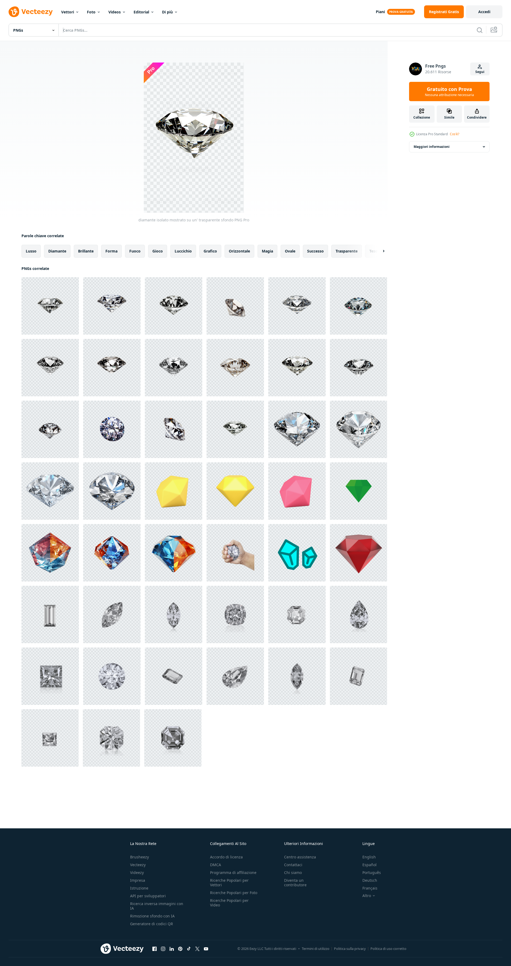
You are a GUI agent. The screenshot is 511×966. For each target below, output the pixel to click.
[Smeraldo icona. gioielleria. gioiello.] (358, 491)
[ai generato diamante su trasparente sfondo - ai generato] (297, 429)
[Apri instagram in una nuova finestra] (163, 948)
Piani (380, 11)
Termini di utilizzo (315, 948)
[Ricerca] (479, 30)
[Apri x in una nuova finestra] (197, 948)
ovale (290, 251)
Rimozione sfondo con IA (152, 916)
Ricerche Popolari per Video (229, 903)
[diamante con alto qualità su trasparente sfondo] (173, 614)
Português (371, 872)
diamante (57, 251)
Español (369, 864)
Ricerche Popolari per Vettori (229, 882)
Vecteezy (138, 864)
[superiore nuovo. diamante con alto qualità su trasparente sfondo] (112, 676)
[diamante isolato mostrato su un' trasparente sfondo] (50, 306)
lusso (31, 251)
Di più (167, 11)
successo (315, 251)
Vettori (67, 11)
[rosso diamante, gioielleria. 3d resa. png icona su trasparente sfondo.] (358, 552)
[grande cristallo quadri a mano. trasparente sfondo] (235, 552)
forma (111, 251)
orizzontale (239, 251)
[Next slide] (379, 251)
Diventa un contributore (295, 882)
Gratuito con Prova (449, 91)
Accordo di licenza (226, 856)
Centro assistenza (300, 856)
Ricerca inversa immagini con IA (156, 906)
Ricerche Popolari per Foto (233, 892)
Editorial (141, 11)
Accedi (484, 11)
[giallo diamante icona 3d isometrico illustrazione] (173, 491)
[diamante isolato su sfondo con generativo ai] (50, 552)
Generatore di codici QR (151, 923)
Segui (479, 71)
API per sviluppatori (148, 895)
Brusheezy (139, 856)
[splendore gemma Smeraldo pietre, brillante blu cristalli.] (297, 552)
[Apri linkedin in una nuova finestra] (172, 948)
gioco (157, 251)
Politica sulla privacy (350, 948)
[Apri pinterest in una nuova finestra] (180, 948)
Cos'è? (454, 134)
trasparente (347, 251)
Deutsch (369, 880)
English (369, 856)
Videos (114, 11)
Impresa (137, 880)
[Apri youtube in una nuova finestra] (206, 948)
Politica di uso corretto (388, 948)
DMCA (215, 864)
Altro (366, 896)
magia (267, 251)
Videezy (137, 872)
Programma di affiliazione (233, 872)
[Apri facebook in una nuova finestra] (154, 948)
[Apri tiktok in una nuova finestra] (189, 948)
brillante (86, 251)
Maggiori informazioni (432, 146)
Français (369, 888)
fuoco (135, 251)
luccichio (183, 251)
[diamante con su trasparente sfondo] (50, 614)
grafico (210, 251)
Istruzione (139, 888)
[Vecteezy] (31, 11)
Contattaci (293, 864)
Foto (91, 11)
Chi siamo (293, 872)
